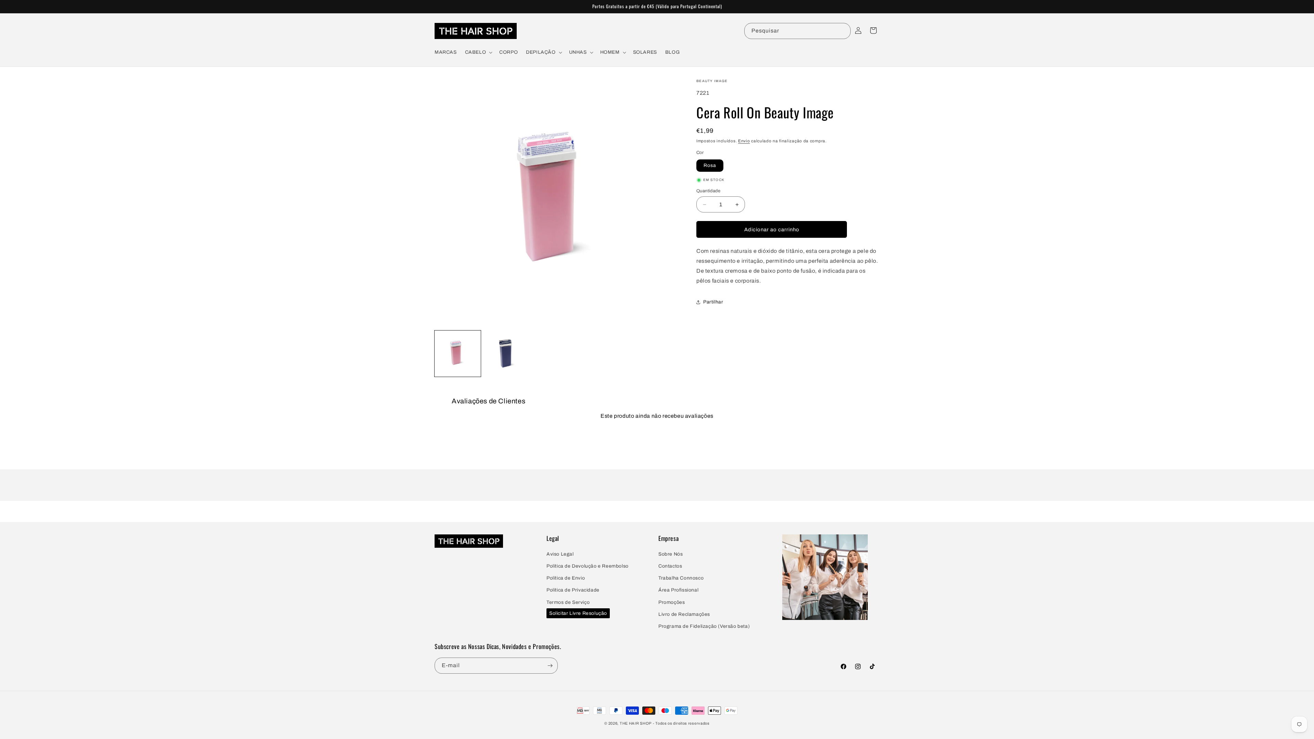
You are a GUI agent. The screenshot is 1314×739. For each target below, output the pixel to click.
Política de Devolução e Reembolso (587, 566)
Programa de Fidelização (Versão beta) (704, 626)
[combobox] (797, 31)
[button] (478, 52)
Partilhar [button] (713, 301)
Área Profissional (678, 590)
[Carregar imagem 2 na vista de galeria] (507, 353)
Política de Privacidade (573, 590)
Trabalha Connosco (681, 578)
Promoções (671, 602)
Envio (744, 141)
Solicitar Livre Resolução (578, 613)
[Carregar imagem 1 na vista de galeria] (458, 353)
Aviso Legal (560, 554)
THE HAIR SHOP (636, 723)
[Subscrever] (549, 666)
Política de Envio (565, 578)
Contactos (670, 566)
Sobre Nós (670, 554)
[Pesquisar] (842, 30)
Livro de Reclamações (684, 614)
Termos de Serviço (568, 602)
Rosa (710, 165)
